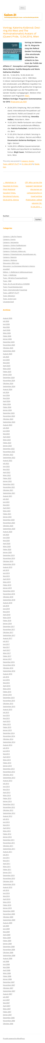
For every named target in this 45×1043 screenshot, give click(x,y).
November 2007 (9, 985)
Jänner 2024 (7, 410)
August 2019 (7, 567)
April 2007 (6, 1006)
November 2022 (9, 451)
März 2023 (7, 440)
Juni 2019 (6, 573)
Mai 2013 (6, 789)
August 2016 (7, 674)
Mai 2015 (6, 718)
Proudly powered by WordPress (14, 1038)
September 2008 (9, 955)
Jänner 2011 (7, 872)
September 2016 (9, 671)
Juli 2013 (6, 783)
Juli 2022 (6, 463)
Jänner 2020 (7, 552)
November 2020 (9, 523)
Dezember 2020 (8, 520)
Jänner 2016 (7, 695)
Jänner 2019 (7, 588)
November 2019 (9, 558)
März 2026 (7, 333)
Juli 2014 (6, 748)
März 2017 (7, 653)
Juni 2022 (6, 466)
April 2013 (6, 792)
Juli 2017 (6, 641)
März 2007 (7, 1009)
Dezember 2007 (8, 982)
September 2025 (9, 351)
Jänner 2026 (7, 339)
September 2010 (9, 884)
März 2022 (7, 475)
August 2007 (7, 994)
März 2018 (7, 617)
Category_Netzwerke (10, 242)
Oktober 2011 (8, 846)
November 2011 (9, 843)
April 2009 (6, 935)
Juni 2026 (6, 324)
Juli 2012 (6, 819)
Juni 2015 (6, 715)
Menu (22, 8)
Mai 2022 (6, 469)
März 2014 (7, 760)
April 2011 (6, 863)
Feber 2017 (7, 656)
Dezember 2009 (8, 911)
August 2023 (7, 425)
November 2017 (9, 629)
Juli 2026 (6, 321)
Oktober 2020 (8, 526)
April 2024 (6, 401)
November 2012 (9, 807)
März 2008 (7, 973)
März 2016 (7, 689)
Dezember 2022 (8, 449)
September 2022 (9, 457)
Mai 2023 (6, 434)
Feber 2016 (7, 692)
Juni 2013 (6, 786)
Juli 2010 (6, 890)
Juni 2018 (6, 609)
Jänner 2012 (7, 837)
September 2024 (9, 386)
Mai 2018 (6, 612)
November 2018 (9, 594)
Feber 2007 (7, 1012)
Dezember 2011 (8, 840)
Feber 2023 (7, 443)
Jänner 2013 (7, 801)
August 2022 (7, 460)
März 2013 (7, 795)
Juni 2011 (6, 858)
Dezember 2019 (8, 555)
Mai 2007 (6, 1003)
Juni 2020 (6, 537)
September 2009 (9, 920)
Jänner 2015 (7, 730)
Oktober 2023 (8, 419)
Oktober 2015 (8, 703)
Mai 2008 (6, 967)
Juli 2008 (6, 961)
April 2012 (6, 828)
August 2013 (7, 780)
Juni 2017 (6, 644)
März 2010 (7, 902)
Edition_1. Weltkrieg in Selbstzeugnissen (17, 272)
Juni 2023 (6, 431)
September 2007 (9, 991)
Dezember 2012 (8, 804)
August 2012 (7, 816)
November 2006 (9, 1021)
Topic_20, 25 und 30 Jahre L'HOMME (16, 284)
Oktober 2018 (8, 597)
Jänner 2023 (7, 446)
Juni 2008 (6, 964)
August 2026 (7, 318)
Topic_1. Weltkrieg (9, 275)
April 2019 (6, 579)
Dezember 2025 (8, 342)
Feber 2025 (7, 371)
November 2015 (9, 700)
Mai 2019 (6, 576)
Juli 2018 (6, 606)
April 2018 (6, 615)
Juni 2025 (6, 360)
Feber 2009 (7, 941)
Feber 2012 (7, 834)
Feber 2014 (7, 763)
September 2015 (9, 706)
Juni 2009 (6, 929)
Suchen (6, 216)
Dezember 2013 (8, 769)
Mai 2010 (6, 896)
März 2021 (7, 511)
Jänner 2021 (7, 517)
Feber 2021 (7, 514)
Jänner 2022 (7, 481)
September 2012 (9, 813)
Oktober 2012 (8, 810)
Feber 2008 (7, 976)
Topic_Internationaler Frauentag (15, 290)
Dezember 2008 (8, 946)
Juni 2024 (6, 395)
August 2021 (7, 496)
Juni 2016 (6, 680)
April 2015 (6, 721)
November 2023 (9, 416)
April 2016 (6, 686)
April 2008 (6, 970)
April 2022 (6, 472)
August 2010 (7, 887)
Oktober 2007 (8, 988)
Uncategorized (8, 302)
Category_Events (27, 161)
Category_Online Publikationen (14, 245)
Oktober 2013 (8, 775)
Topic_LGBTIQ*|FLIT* (11, 164)
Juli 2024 (6, 392)
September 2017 (9, 635)
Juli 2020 (6, 534)
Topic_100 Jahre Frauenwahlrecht (15, 278)
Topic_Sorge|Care (9, 299)
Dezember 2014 (8, 733)
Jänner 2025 (7, 374)
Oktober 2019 (8, 561)
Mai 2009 (6, 932)
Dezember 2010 (8, 875)
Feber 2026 (7, 336)
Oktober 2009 (8, 917)
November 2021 (9, 487)
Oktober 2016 (8, 668)
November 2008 (9, 949)
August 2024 (7, 389)
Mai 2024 (6, 398)
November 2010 (9, 878)
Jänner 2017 (7, 659)
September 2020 (9, 529)
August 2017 (7, 638)
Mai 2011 (6, 860)
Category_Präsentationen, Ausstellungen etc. (19, 254)
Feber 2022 (7, 478)
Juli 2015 (6, 712)
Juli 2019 (6, 570)
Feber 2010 (7, 905)
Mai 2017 (6, 647)
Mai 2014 (6, 754)
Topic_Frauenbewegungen (13, 287)
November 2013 (9, 772)
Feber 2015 (7, 727)
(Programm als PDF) (18, 102)
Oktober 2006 (8, 1024)
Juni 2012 (6, 822)
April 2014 (6, 757)
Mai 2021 (6, 505)
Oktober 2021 (8, 490)
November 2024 (9, 380)
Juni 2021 (6, 502)
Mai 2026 (6, 327)
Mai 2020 (6, 540)
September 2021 (9, 493)
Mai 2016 (6, 683)
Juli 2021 (6, 499)
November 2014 (9, 736)
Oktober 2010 (8, 881)
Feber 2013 (7, 798)
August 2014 (7, 745)
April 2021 (6, 508)
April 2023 (6, 437)
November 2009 (9, 914)
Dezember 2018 (8, 591)
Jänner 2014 (7, 766)
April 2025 (6, 366)
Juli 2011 (6, 855)
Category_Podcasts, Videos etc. (14, 251)
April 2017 (6, 650)
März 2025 (7, 369)
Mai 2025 (6, 363)
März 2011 (7, 866)
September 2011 (9, 849)
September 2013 (9, 778)
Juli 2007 (6, 997)
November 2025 (9, 345)
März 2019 (7, 582)
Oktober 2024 (8, 383)
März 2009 (7, 938)
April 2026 (6, 330)
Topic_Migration (9, 296)
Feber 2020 (7, 549)
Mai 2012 (6, 825)
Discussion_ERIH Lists (11, 263)
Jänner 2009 (7, 943)
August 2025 (7, 354)
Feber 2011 (7, 869)
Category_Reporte (9, 257)
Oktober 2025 (8, 348)
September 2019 (9, 564)
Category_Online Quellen (12, 248)
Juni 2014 (6, 751)
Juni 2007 (6, 1000)
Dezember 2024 (8, 377)
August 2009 (7, 923)
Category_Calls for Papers (12, 236)
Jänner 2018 (7, 623)
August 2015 (7, 709)
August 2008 (7, 958)
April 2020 (6, 543)
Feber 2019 (7, 585)
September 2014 (9, 742)
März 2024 (7, 404)
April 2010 (6, 899)
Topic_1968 (7, 281)
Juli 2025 (6, 357)
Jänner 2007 (7, 1015)
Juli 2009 (6, 926)
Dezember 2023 (8, 413)
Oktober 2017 (8, 632)
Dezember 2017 (8, 626)
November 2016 (9, 665)
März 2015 (7, 724)
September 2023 (9, 422)
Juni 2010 (6, 893)
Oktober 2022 (8, 454)
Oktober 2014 (8, 739)
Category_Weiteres (10, 260)
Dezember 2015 (8, 697)
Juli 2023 (6, 428)
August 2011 (7, 852)
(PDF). (27, 96)
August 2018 (7, 603)
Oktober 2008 (8, 952)
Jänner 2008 (7, 979)
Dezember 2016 (8, 662)
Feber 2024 (7, 407)
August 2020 (7, 532)
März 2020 (7, 546)
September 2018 (9, 600)
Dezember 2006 (8, 1018)
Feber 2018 (7, 620)
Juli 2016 (6, 677)
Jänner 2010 (7, 908)
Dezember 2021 (8, 484)
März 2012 (7, 831)
